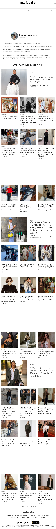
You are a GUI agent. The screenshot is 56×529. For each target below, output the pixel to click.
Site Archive (10, 515)
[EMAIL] (36, 35)
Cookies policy (34, 517)
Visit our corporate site (44, 525)
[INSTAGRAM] (34, 35)
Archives (34, 506)
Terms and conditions (43, 515)
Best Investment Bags (48, 10)
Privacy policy (25, 517)
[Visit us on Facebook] (25, 522)
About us (43, 517)
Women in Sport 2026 (11, 10)
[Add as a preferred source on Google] (40, 522)
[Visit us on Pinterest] (28, 522)
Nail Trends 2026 (39, 10)
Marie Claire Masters (21, 10)
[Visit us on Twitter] (18, 522)
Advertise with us (15, 517)
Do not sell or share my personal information (28, 519)
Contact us (33, 515)
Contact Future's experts (21, 515)
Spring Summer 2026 (30, 10)
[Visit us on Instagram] (21, 522)
